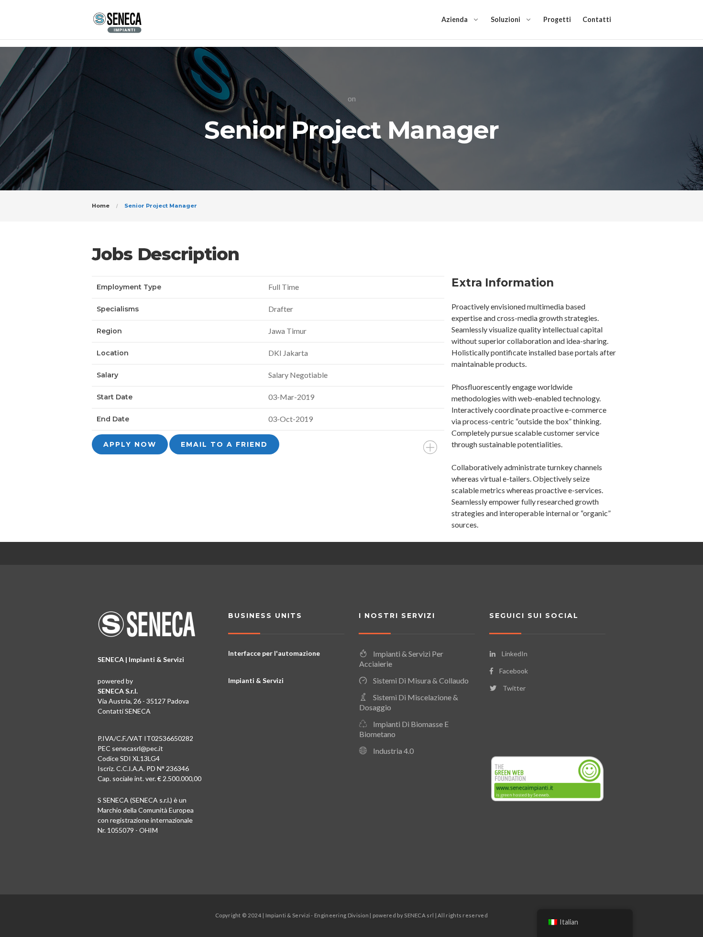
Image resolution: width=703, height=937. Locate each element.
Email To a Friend (224, 444)
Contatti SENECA (124, 711)
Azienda (454, 19)
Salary (107, 375)
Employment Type (129, 287)
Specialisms (118, 309)
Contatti (596, 19)
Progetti (557, 19)
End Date (113, 419)
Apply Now (129, 444)
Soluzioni (505, 19)
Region (109, 331)
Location (113, 353)
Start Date (114, 397)
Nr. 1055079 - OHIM (128, 830)
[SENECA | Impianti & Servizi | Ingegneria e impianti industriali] (117, 19)
